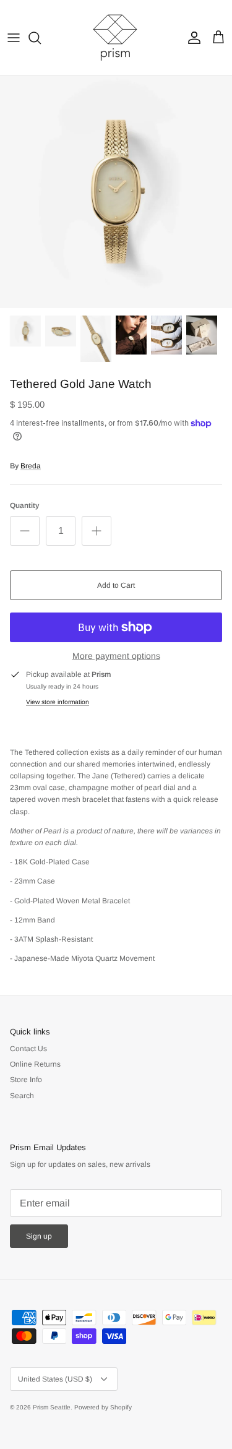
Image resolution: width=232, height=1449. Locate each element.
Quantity (24, 505)
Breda (30, 466)
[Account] (191, 37)
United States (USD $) (55, 1379)
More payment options (116, 656)
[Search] (40, 37)
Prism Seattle (52, 1407)
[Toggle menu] (13, 37)
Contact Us (28, 1048)
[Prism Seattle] (116, 37)
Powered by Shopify (103, 1407)
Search (22, 1095)
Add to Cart (116, 585)
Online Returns (35, 1064)
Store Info (26, 1079)
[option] (116, 192)
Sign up (39, 1236)
